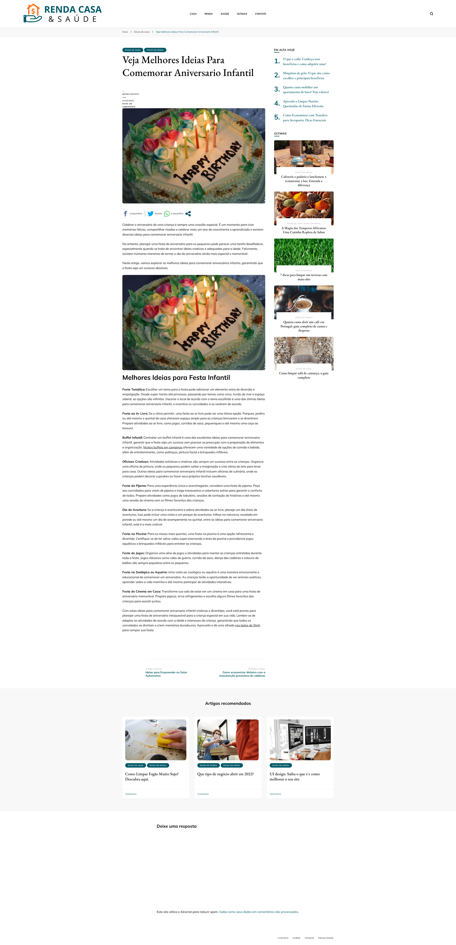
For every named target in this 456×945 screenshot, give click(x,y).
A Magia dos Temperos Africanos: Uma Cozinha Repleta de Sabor (303, 230)
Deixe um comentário (134, 105)
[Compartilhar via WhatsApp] (173, 214)
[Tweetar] (154, 214)
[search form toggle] (431, 13)
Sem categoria (304, 271)
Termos (309, 938)
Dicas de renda (303, 317)
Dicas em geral (155, 50)
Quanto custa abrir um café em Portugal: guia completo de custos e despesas (304, 326)
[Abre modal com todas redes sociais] (188, 214)
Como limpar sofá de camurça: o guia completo (303, 375)
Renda (208, 13)
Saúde (225, 13)
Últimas (242, 13)
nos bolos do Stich (247, 625)
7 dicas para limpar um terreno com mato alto (303, 277)
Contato (260, 13)
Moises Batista (130, 94)
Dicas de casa (133, 50)
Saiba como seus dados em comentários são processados (258, 912)
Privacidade (326, 938)
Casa (193, 13)
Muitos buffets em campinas (162, 447)
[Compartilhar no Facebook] (132, 214)
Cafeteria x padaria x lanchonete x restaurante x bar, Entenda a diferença (304, 180)
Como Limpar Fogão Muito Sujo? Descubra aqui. (152, 776)
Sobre (296, 938)
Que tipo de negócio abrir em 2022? (225, 774)
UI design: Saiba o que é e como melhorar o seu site (295, 776)
